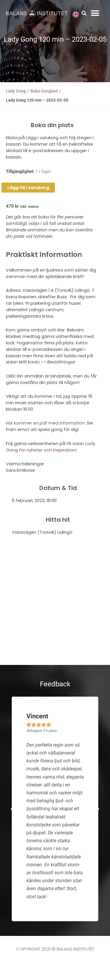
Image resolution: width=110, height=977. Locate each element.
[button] (84, 13)
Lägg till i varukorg (28, 188)
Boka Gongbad (44, 91)
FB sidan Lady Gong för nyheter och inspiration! (50, 447)
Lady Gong (16, 91)
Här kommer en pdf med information (45, 423)
